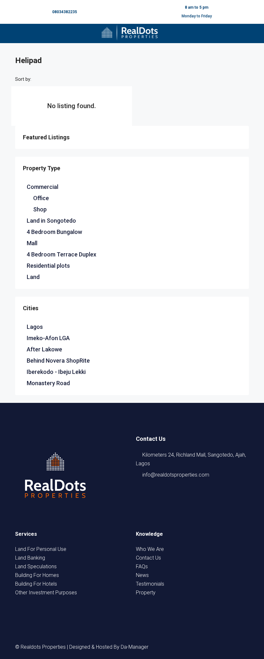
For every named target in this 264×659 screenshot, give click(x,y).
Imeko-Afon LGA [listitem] (48, 338)
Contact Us (148, 558)
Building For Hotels (36, 584)
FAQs (142, 566)
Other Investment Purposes (46, 592)
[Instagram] (208, 647)
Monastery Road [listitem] (48, 383)
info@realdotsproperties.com (175, 475)
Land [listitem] (33, 277)
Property (146, 592)
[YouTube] (231, 647)
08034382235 (64, 12)
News (142, 575)
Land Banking (30, 558)
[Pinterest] (243, 647)
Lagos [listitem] (35, 326)
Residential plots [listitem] (48, 265)
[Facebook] (185, 647)
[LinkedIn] (220, 647)
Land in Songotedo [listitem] (51, 220)
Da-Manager (134, 647)
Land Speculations (36, 566)
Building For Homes (37, 575)
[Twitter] (196, 647)
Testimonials (150, 584)
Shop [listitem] (40, 209)
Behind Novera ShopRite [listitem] (58, 360)
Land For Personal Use (40, 549)
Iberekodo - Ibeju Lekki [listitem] (56, 371)
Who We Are (150, 549)
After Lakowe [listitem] (44, 349)
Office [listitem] (41, 198)
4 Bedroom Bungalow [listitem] (54, 231)
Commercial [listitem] (42, 186)
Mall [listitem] (32, 243)
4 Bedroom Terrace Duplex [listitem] (61, 254)
